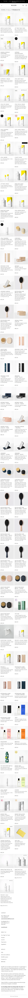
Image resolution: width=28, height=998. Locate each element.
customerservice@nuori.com (7, 918)
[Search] (23, 5)
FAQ (2, 952)
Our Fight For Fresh (5, 935)
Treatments (3, 942)
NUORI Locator (4, 957)
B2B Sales (3, 961)
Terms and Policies (14, 996)
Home (3, 10)
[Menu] (1, 5)
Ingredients (3, 944)
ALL (9, 10)
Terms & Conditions (5, 954)
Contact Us (3, 959)
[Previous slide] (1, 1)
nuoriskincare (4, 927)
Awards (3, 937)
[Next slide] (26, 1)
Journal (2, 939)
